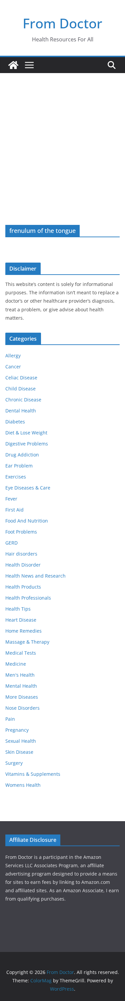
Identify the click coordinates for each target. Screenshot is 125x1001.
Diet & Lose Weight (26, 432)
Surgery (14, 763)
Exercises (15, 476)
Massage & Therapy (27, 642)
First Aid (14, 510)
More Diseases (21, 697)
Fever (11, 498)
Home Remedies (23, 631)
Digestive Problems (26, 443)
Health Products (23, 587)
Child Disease (20, 388)
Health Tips (18, 609)
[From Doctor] (13, 65)
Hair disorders (21, 554)
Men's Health (20, 675)
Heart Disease (20, 620)
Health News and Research (35, 576)
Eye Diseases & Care (27, 487)
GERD (11, 543)
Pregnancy (17, 730)
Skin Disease (19, 752)
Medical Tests (20, 653)
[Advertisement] (62, 139)
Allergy (13, 355)
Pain (10, 719)
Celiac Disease (21, 377)
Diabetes (15, 421)
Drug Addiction (22, 454)
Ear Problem (19, 465)
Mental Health (21, 686)
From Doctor (62, 23)
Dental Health (20, 410)
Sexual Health (20, 741)
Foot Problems (21, 532)
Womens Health (23, 785)
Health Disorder (23, 565)
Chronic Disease (23, 399)
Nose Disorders (22, 708)
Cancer (13, 366)
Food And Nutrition (26, 521)
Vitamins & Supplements (32, 774)
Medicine (15, 664)
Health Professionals (28, 598)
